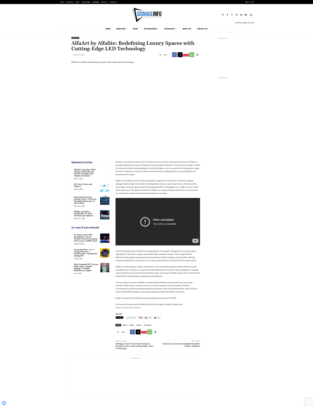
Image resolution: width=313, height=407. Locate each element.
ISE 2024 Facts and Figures (83, 185)
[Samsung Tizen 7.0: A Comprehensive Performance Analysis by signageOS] (104, 253)
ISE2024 (138, 325)
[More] (197, 54)
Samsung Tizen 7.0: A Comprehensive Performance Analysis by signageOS (85, 252)
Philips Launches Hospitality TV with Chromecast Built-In (83, 214)
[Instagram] (236, 14)
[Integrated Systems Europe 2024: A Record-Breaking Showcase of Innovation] (104, 200)
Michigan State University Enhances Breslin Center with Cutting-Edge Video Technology (135, 346)
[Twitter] (223, 14)
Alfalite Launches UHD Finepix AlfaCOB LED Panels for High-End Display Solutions (85, 173)
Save (186, 55)
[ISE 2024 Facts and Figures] (104, 187)
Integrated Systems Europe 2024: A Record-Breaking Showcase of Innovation (85, 200)
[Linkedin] (241, 14)
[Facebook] (227, 14)
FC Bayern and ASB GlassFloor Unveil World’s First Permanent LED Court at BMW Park (86, 238)
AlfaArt (125, 325)
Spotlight (75, 38)
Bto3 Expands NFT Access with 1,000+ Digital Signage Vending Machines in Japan (86, 267)
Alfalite (131, 325)
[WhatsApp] (191, 54)
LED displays (147, 325)
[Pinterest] (232, 14)
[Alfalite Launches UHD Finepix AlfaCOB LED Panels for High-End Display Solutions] (104, 173)
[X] (180, 54)
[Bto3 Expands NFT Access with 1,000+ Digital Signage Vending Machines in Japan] (104, 267)
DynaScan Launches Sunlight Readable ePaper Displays (181, 345)
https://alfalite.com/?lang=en (128, 307)
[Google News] (245, 14)
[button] (251, 15)
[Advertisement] (136, 377)
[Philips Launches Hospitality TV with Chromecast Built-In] (104, 215)
